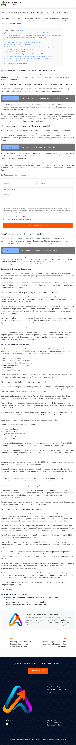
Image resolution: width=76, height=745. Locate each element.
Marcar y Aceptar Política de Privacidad (18, 219)
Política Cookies (60, 739)
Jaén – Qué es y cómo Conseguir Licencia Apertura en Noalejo (32, 597)
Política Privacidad (47, 739)
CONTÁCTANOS (38, 671)
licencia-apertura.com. (23, 739)
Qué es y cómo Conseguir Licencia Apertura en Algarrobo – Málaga (20, 644)
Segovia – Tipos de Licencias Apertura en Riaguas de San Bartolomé (54, 644)
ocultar (22, 30)
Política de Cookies (54, 725)
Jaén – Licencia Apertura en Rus (19, 600)
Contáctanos (51, 720)
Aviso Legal (36, 739)
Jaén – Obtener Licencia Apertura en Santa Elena (26, 604)
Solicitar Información (38, 225)
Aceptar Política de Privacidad (14, 217)
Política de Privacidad (55, 722)
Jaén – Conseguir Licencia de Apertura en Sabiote (27, 602)
